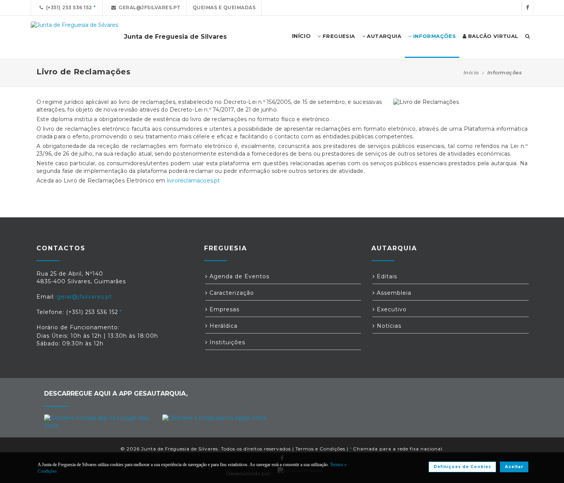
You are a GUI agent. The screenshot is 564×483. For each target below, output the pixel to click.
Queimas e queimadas (224, 7)
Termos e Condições (320, 449)
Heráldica (222, 325)
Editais (386, 276)
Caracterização (231, 292)
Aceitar (514, 466)
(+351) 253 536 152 (67, 7)
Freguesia (338, 36)
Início (471, 72)
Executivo (391, 309)
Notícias (388, 325)
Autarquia (383, 36)
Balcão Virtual (492, 36)
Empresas (223, 309)
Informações (433, 36)
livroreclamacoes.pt (193, 180)
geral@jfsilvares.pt (148, 7)
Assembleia (393, 292)
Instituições (226, 342)
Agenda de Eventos (238, 276)
